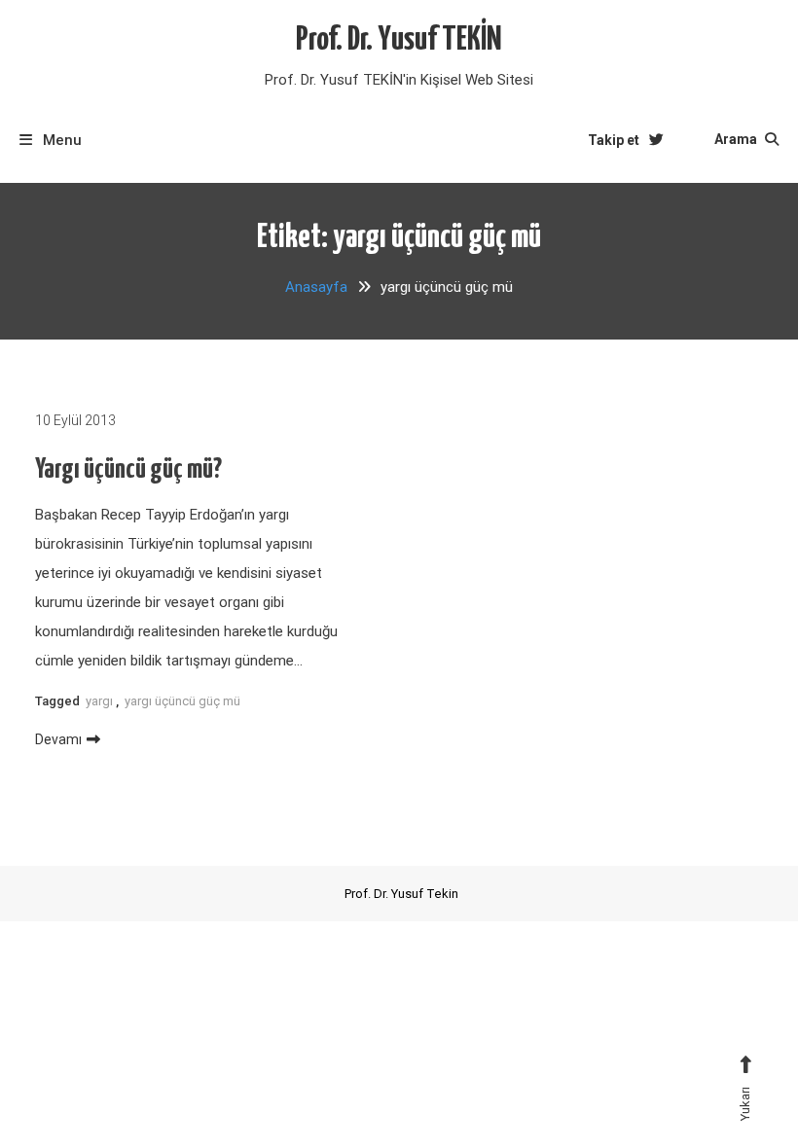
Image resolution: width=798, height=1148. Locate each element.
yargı (99, 701)
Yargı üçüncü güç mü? (128, 470)
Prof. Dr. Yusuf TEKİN (399, 40)
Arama (737, 139)
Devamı (58, 739)
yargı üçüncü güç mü (182, 701)
